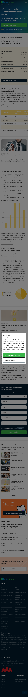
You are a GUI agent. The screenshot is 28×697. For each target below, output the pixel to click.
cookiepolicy (16, 341)
